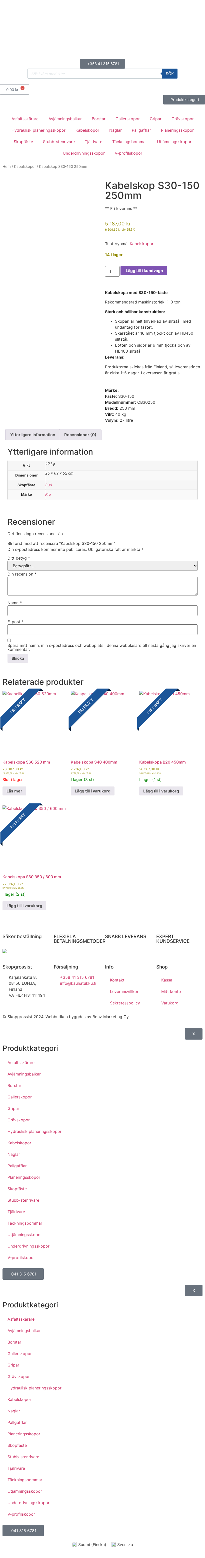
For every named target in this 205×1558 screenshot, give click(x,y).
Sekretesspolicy (125, 1002)
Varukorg (169, 1002)
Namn (15, 603)
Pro (48, 494)
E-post (16, 622)
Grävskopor (183, 118)
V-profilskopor (128, 153)
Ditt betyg (19, 558)
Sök (170, 73)
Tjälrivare (93, 141)
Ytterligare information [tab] (32, 434)
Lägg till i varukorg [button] (92, 790)
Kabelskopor (87, 130)
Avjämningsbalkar (65, 118)
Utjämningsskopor (174, 141)
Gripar (156, 118)
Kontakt (117, 979)
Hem (6, 166)
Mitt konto (171, 991)
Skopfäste (23, 141)
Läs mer (14, 790)
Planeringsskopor (177, 130)
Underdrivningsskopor (84, 153)
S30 (48, 485)
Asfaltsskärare (25, 118)
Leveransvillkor (124, 991)
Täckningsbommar (129, 141)
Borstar (99, 118)
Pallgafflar (141, 130)
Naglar (115, 130)
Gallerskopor (128, 118)
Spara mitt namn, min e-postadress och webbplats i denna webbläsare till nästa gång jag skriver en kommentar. (102, 647)
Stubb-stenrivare (59, 141)
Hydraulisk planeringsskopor (39, 130)
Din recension (22, 574)
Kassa (166, 979)
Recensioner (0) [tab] (80, 434)
